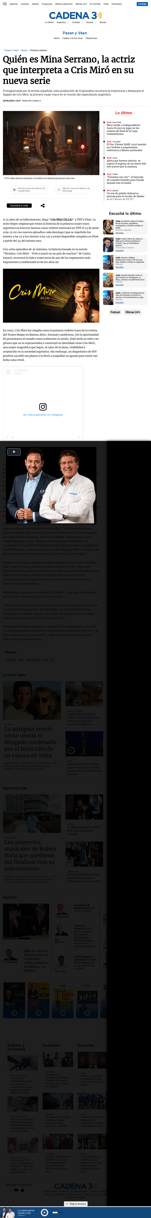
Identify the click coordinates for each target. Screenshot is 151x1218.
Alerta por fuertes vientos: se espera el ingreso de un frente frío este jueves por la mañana (126, 163)
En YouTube (95, 4)
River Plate (117, 122)
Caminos (25, 4)
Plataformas (91, 38)
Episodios (120, 233)
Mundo (103, 22)
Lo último (124, 113)
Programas (47, 4)
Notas (56, 38)
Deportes (14, 4)
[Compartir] (43, 205)
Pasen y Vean (75, 33)
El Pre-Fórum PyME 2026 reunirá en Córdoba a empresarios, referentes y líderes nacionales (126, 147)
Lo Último (49, 22)
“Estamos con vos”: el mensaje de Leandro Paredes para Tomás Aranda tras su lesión (125, 180)
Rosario (89, 22)
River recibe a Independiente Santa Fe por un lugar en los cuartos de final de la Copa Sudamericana (123, 129)
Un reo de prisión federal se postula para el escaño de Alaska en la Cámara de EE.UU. (125, 196)
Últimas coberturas (64, 4)
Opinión (35, 4)
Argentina (61, 22)
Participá (142, 4)
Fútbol (115, 174)
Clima (106, 4)
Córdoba (76, 22)
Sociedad (116, 142)
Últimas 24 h (81, 4)
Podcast (115, 312)
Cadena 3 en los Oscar (72, 38)
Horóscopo (117, 4)
